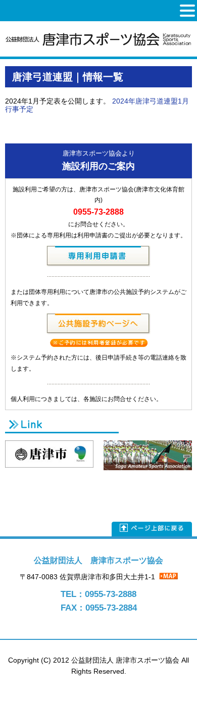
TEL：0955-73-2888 (98, 594)
